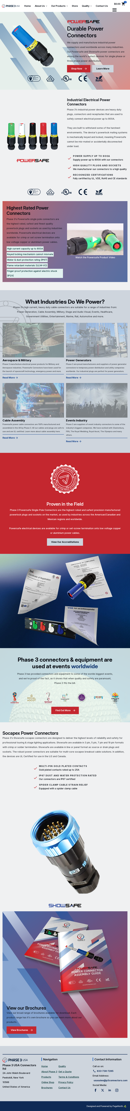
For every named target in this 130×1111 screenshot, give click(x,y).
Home (27, 6)
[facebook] (95, 1090)
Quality (85, 6)
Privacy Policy (65, 1082)
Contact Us (102, 6)
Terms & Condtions (68, 1077)
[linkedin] (109, 1090)
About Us (40, 6)
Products (46, 1077)
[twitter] (102, 1090)
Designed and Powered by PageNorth (105, 1106)
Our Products (58, 6)
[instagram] (117, 1090)
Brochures (47, 1087)
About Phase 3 (49, 1071)
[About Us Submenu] (47, 6)
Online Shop (47, 1082)
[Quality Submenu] (91, 6)
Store (75, 6)
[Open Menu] (114, 10)
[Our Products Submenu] (68, 6)
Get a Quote (65, 1071)
